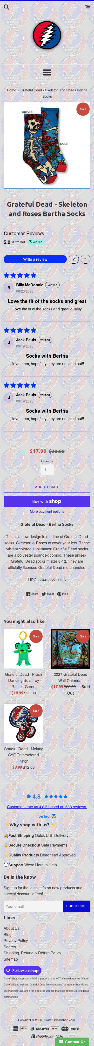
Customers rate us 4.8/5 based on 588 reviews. (47, 806)
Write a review (35, 259)
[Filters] (74, 259)
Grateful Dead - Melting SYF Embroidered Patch (23, 755)
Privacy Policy (16, 940)
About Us (12, 928)
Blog (8, 934)
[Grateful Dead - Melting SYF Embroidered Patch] (23, 723)
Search (10, 947)
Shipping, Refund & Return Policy (32, 953)
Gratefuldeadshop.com (59, 1020)
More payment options (47, 511)
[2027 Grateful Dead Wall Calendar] (70, 649)
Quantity (47, 461)
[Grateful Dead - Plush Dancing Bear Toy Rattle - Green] (23, 649)
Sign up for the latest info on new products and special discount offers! (43, 891)
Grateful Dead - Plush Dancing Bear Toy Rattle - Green (23, 680)
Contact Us (74, 1042)
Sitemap (11, 959)
